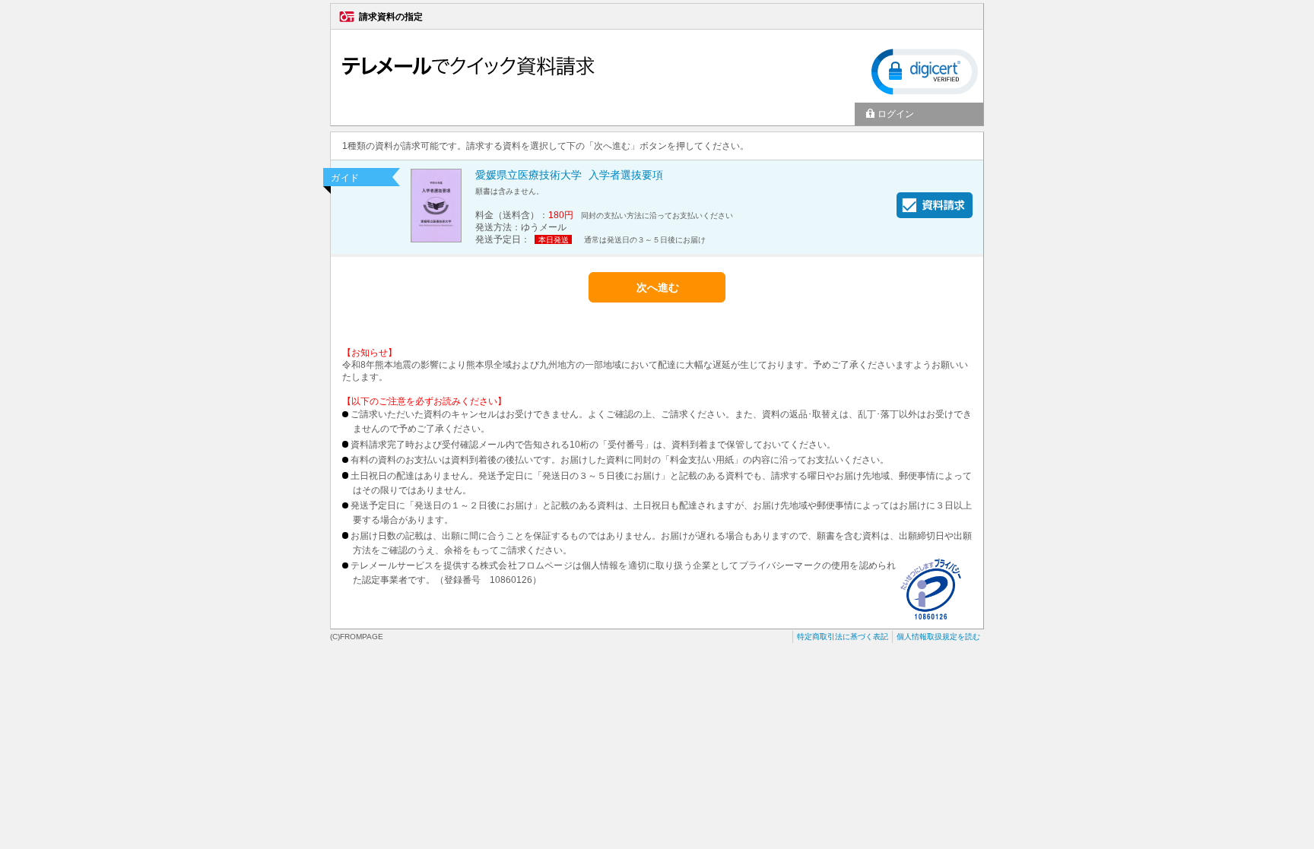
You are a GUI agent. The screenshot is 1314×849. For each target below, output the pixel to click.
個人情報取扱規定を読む (938, 636)
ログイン (896, 114)
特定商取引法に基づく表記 (842, 636)
